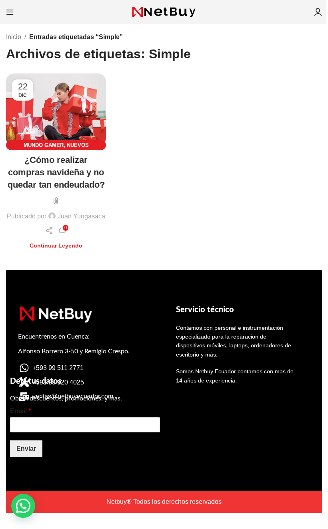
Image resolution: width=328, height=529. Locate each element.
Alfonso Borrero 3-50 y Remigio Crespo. (74, 351)
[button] (23, 506)
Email (20, 411)
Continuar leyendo (56, 245)
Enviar (26, 448)
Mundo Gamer (44, 145)
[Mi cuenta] (318, 12)
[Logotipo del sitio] (164, 11)
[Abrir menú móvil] (10, 12)
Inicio (13, 37)
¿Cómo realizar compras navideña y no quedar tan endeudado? (56, 172)
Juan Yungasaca (81, 216)
